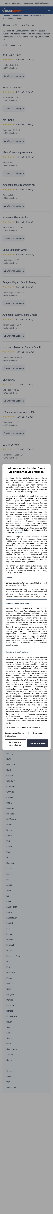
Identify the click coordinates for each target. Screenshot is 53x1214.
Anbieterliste (10, 736)
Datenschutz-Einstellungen (15, 743)
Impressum (38, 733)
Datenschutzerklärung (14, 733)
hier (20, 532)
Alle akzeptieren (38, 743)
